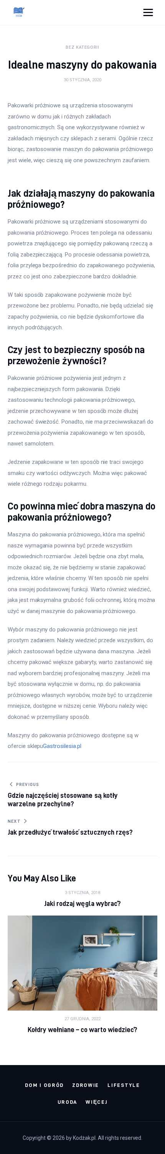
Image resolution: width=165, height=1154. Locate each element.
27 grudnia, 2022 (82, 1018)
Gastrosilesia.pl (62, 746)
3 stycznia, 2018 (82, 892)
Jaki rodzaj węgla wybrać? (82, 903)
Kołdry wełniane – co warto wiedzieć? (83, 1029)
